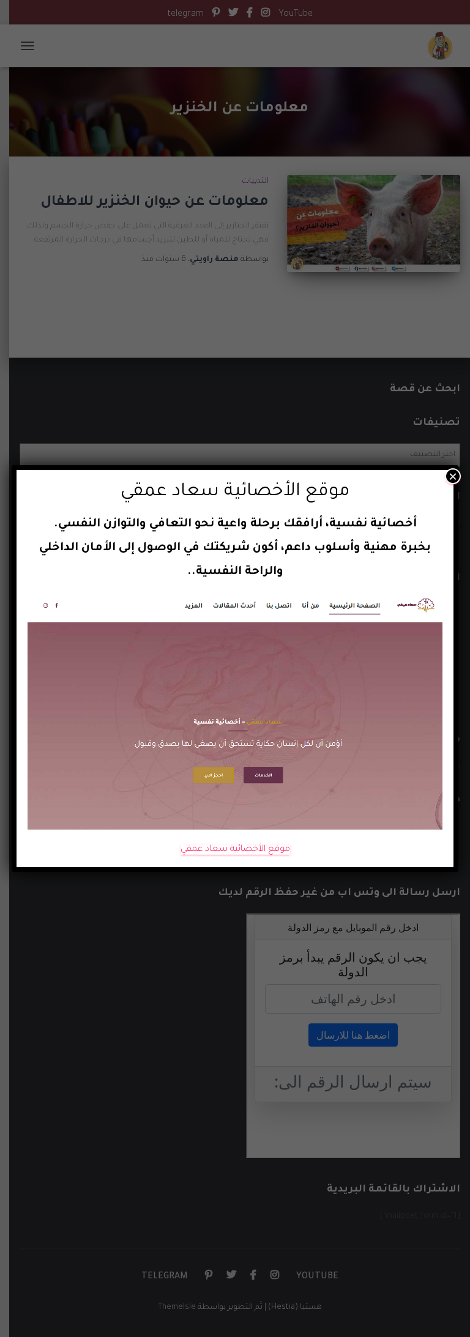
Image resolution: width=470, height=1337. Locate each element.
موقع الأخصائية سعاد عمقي (235, 850)
